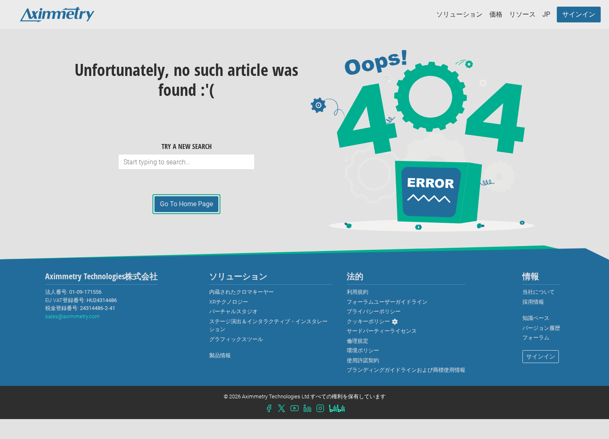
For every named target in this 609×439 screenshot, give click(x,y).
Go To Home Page (186, 204)
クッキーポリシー (368, 321)
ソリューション (459, 14)
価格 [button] (496, 14)
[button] (546, 14)
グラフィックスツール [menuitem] (236, 339)
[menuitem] (579, 14)
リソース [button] (522, 14)
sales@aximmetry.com (72, 316)
